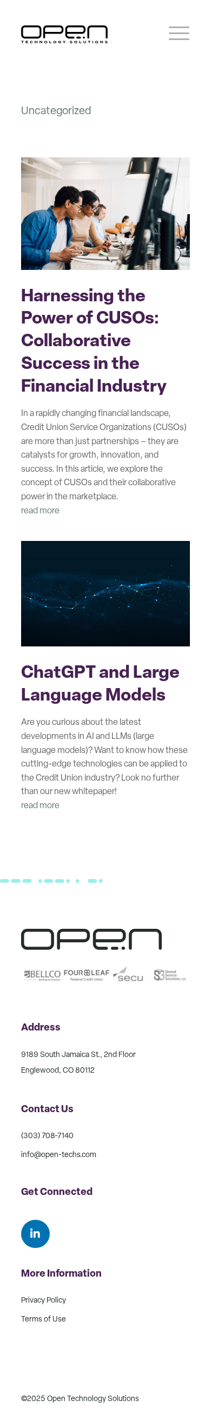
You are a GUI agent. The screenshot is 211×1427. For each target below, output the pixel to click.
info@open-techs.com (58, 1155)
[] (35, 1245)
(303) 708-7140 (47, 1136)
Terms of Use (43, 1320)
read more (40, 511)
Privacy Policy (43, 1301)
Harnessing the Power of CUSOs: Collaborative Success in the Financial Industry (94, 342)
